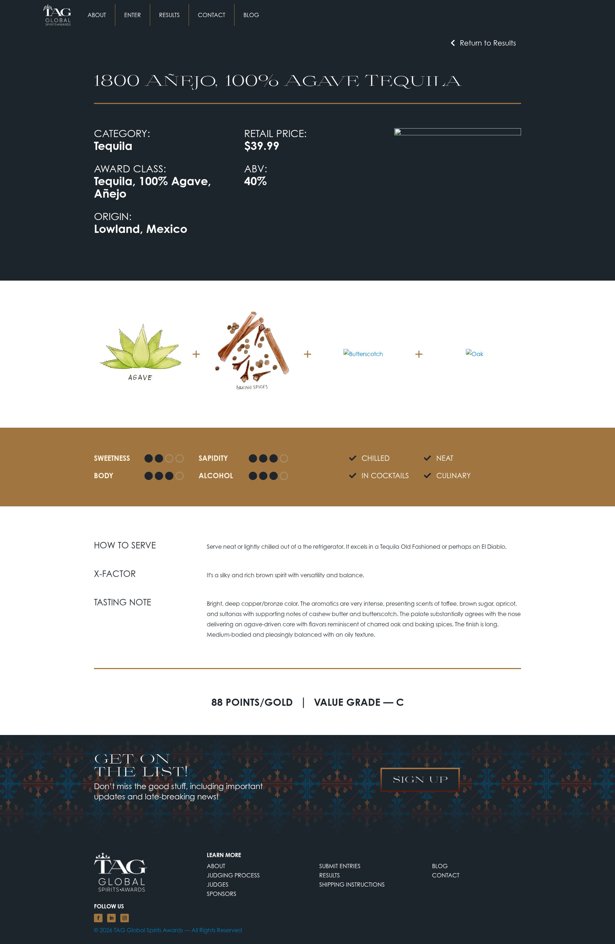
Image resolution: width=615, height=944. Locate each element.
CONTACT (211, 15)
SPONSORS (221, 893)
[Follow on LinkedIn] (111, 918)
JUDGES (217, 884)
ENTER (132, 15)
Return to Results (488, 42)
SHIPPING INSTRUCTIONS (352, 884)
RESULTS (169, 15)
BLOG (251, 15)
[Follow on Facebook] (98, 918)
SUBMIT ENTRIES (340, 866)
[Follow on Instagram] (124, 918)
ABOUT (97, 15)
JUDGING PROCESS (233, 875)
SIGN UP (420, 779)
